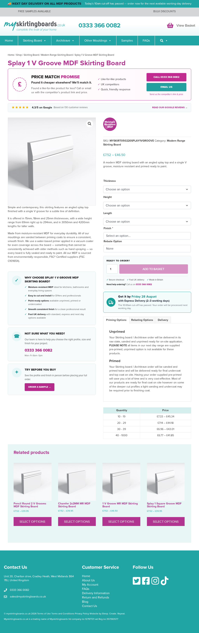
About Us (88, 580)
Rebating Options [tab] (142, 320)
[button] (89, 123)
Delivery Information (96, 593)
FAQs (146, 41)
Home (9, 41)
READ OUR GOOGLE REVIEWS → (170, 107)
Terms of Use (44, 613)
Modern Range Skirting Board (57, 55)
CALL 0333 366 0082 (166, 77)
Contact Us (89, 606)
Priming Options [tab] (116, 320)
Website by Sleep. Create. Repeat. (108, 613)
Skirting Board (32, 41)
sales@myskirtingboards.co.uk (28, 596)
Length (107, 213)
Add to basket (153, 269)
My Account (90, 585)
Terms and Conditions (62, 613)
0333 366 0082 (144, 284)
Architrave (63, 41)
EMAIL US (167, 87)
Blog (85, 602)
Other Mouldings (95, 41)
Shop (19, 55)
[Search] (164, 40)
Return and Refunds (95, 597)
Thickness (109, 181)
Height (107, 197)
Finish (108, 228)
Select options (32, 521)
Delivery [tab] (163, 320)
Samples (127, 41)
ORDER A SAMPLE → (39, 387)
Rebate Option (113, 241)
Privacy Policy (82, 613)
